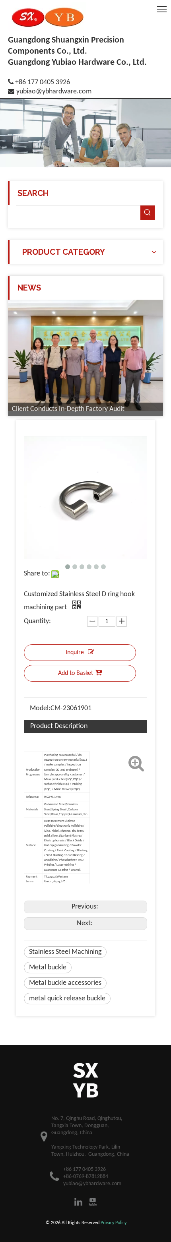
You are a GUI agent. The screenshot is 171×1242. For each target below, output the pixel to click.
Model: (40, 708)
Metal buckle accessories (65, 983)
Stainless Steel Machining (65, 952)
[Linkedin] (78, 1201)
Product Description (58, 726)
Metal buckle (47, 967)
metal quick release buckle (67, 998)
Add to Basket (75, 673)
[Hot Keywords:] (147, 212)
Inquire (75, 652)
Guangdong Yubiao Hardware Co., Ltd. (77, 62)
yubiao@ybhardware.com (53, 91)
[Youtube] (92, 1201)
